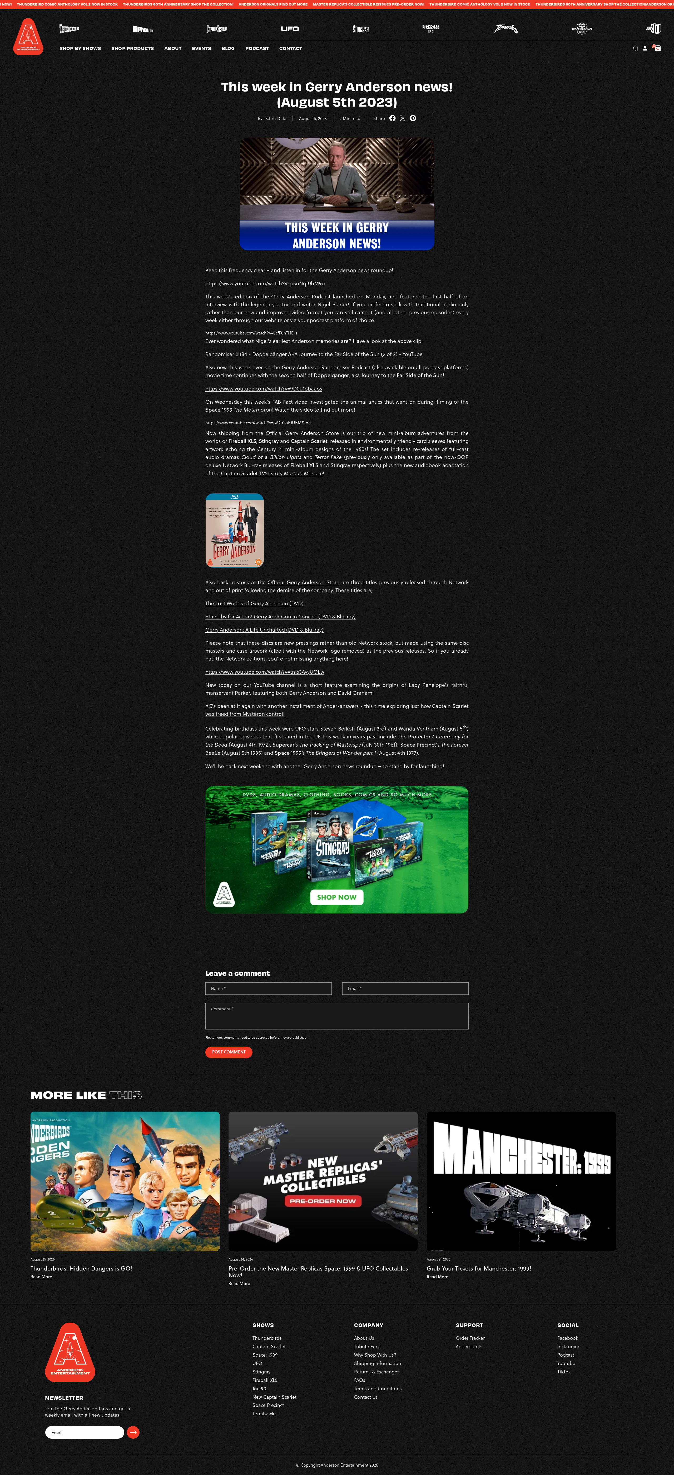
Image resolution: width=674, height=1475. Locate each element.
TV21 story (272, 473)
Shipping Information (377, 1363)
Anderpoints (469, 1346)
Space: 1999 (265, 1354)
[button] (178, 48)
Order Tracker (470, 1337)
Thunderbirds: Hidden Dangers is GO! (81, 1268)
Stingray (269, 441)
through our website (258, 320)
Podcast (565, 1354)
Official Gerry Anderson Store (303, 582)
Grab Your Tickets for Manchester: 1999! (479, 1268)
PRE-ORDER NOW (290, 4)
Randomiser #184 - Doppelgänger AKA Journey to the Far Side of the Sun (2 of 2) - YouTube (314, 354)
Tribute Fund (367, 1346)
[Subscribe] (133, 1432)
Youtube (566, 1363)
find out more (176, 4)
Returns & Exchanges (376, 1371)
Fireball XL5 (242, 441)
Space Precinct (268, 1404)
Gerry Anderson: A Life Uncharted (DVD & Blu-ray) (264, 629)
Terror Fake (328, 457)
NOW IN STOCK (400, 4)
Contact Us (366, 1396)
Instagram (568, 1346)
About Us (364, 1337)
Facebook (567, 1337)
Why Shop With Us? (375, 1354)
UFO (257, 1363)
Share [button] (379, 118)
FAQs (359, 1379)
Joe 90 (259, 1388)
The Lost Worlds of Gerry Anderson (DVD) (254, 603)
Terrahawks (264, 1413)
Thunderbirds (266, 1337)
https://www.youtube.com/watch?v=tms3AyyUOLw (264, 672)
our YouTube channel (269, 685)
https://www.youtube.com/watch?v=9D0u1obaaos (263, 388)
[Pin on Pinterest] (413, 118)
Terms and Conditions (378, 1388)
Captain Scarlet (269, 1346)
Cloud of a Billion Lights (271, 457)
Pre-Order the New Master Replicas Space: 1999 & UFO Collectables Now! (318, 1272)
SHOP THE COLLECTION (95, 4)
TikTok (564, 1371)
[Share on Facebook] (392, 118)
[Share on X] (402, 118)
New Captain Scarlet (274, 1396)
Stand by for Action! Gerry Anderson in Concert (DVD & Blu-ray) (280, 616)
